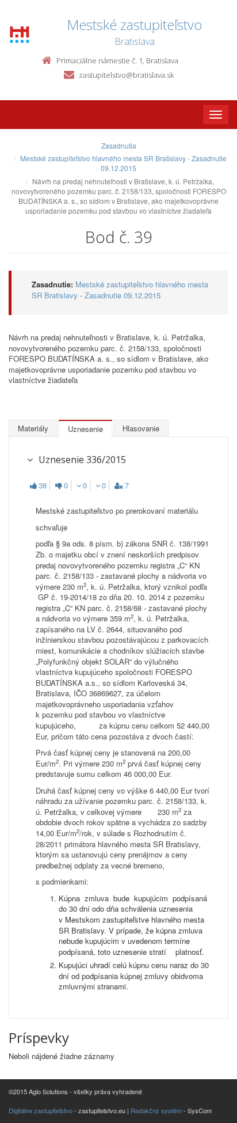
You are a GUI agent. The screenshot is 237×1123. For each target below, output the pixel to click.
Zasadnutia (118, 145)
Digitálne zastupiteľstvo (40, 1110)
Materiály (33, 428)
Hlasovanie (141, 428)
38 (43, 485)
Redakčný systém (156, 1110)
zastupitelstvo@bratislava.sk (126, 75)
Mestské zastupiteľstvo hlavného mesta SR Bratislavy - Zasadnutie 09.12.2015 (123, 163)
